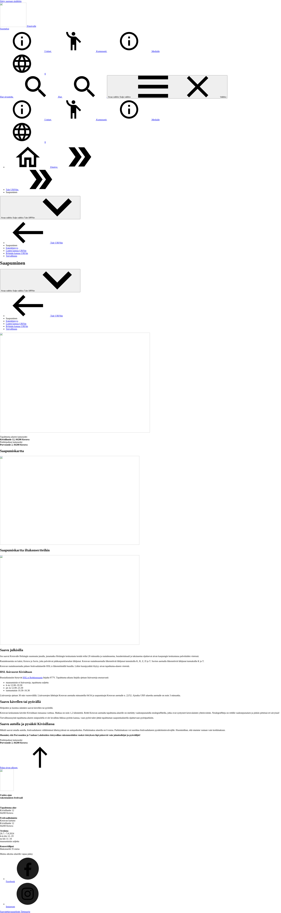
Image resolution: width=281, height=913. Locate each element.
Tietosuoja (25, 911)
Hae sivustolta (7, 97)
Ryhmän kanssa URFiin (17, 253)
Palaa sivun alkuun (9, 767)
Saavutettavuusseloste (10, 911)
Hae (60, 97)
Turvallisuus (11, 256)
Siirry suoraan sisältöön (11, 1)
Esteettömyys (12, 248)
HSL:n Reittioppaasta (33, 677)
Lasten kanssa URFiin (16, 250)
